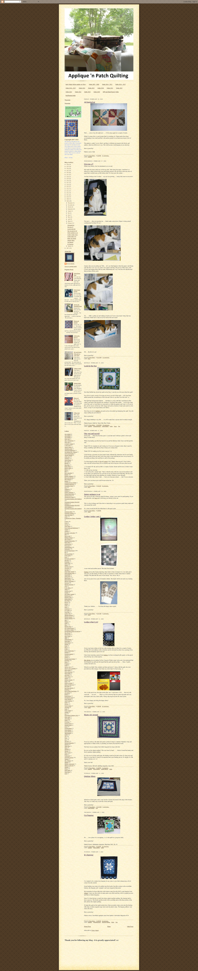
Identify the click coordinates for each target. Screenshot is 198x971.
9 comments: (105, 486)
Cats (66, 487)
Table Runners (68, 733)
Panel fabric (67, 641)
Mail (66, 620)
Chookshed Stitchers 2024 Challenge (73, 499)
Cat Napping (70, 242)
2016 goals (67, 439)
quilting (66, 678)
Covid (66, 523)
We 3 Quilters (68, 760)
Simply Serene (68, 706)
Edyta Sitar (67, 545)
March (69, 221)
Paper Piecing (68, 642)
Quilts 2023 (69, 92)
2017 (67, 182)
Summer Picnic (68, 723)
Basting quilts (68, 468)
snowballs (67, 707)
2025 (67, 166)
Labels (66, 605)
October (70, 207)
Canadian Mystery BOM (70, 482)
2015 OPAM (67, 437)
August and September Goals (78, 305)
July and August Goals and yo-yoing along (77, 353)
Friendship (67, 562)
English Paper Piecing (70, 550)
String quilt (67, 717)
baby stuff (67, 461)
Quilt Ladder (67, 673)
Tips (66, 736)
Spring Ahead (68, 710)
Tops (66, 739)
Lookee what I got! (71, 236)
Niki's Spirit (67, 636)
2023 (67, 170)
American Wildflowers (70, 450)
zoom (66, 773)
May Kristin (87, 660)
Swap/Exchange (68, 728)
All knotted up (70, 225)
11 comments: (106, 357)
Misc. (66, 625)
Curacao (66, 529)
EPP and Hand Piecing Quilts (111, 92)
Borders (66, 481)
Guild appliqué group (69, 573)
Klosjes (66, 602)
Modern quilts (68, 626)
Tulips (66, 748)
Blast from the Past (69, 478)
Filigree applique (68, 554)
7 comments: (105, 768)
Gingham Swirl (68, 566)
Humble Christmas (69, 584)
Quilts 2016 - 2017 (71, 88)
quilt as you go (68, 667)
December (70, 203)
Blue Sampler (68, 479)
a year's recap (68, 445)
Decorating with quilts (70, 533)
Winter (66, 769)
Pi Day (66, 649)
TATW (66, 735)
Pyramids (67, 663)
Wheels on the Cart (69, 765)
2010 (67, 197)
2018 (67, 181)
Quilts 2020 (101, 88)
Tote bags (67, 741)
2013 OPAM (67, 434)
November (70, 205)
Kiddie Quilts (68, 599)
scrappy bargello (68, 701)
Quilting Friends (68, 680)
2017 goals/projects (69, 440)
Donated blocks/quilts (70, 541)
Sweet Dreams (68, 730)
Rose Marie (70, 263)
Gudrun (86, 572)
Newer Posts (87, 926)
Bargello (67, 463)
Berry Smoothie (68, 473)
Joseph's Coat (68, 591)
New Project (67, 633)
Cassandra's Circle (69, 486)
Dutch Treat (67, 542)
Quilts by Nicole (68, 683)
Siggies (66, 704)
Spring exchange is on (72, 232)
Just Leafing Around (69, 594)
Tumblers (67, 749)
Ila (100, 461)
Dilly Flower (68, 539)
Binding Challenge (69, 476)
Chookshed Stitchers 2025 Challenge (73, 508)
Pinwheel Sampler (69, 654)
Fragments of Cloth (69, 558)
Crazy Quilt (67, 526)
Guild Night (67, 576)
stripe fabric (67, 718)
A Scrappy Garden (69, 444)
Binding (66, 474)
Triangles (67, 744)
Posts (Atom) (95, 930)
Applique (67, 458)
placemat (67, 655)
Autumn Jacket (77, 383)
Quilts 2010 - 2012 (107, 84)
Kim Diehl (67, 600)
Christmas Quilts (69, 512)
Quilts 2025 (87, 92)
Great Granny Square (69, 571)
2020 (67, 177)
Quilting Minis (70, 240)
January (70, 246)
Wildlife (66, 767)
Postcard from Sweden (70, 659)
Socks (66, 709)
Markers (66, 621)
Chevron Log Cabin (69, 497)
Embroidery (67, 549)
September (70, 209)
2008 (67, 201)
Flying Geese (68, 555)
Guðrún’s (98, 411)
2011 (67, 195)
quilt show (67, 675)
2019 (67, 178)
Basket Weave (68, 466)
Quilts (66, 681)
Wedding (67, 762)
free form (67, 560)
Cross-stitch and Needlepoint (71, 528)
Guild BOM (67, 575)
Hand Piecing (68, 578)
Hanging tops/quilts (69, 581)
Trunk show (67, 746)
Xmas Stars (67, 772)
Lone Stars (67, 612)
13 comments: (106, 425)
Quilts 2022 (119, 88)
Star (65, 714)
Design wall (67, 536)
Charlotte (67, 491)
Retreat (66, 694)
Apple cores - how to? (77, 336)
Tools (66, 738)
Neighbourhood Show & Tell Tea (72, 631)
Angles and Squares (69, 453)
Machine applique (69, 615)
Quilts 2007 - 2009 (94, 84)
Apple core (67, 457)
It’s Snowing (70, 244)
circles (66, 516)
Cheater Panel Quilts (69, 494)
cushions (67, 531)
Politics (66, 657)
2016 (67, 185)
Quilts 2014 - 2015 (120, 84)
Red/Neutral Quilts (71, 95)
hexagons (67, 583)
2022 (67, 172)
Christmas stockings (69, 513)
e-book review (68, 544)
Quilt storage (68, 676)
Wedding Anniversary (69, 764)
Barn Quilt (67, 465)
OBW (66, 638)
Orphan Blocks (68, 639)
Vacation (67, 759)
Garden (66, 565)
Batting (66, 470)
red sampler (67, 693)
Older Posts (130, 926)
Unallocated (67, 756)
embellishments (68, 547)
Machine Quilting (69, 618)
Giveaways (67, 568)
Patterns (66, 644)
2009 (67, 199)
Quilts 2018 (82, 88)
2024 (67, 168)
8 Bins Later (77, 413)
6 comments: (105, 613)
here (96, 498)
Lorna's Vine (67, 613)
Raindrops (67, 689)
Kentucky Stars (68, 597)
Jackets (66, 589)
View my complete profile (71, 266)
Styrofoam (67, 722)
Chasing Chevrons (69, 492)
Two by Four (68, 752)
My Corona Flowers (69, 628)
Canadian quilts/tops (69, 484)
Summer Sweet (68, 725)
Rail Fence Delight (69, 688)
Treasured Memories (69, 743)
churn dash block (68, 515)
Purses (66, 662)
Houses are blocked (76, 321)
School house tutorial (77, 290)
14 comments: (105, 706)
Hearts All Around (71, 238)
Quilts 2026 (97, 92)
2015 (67, 187)
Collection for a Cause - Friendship (73, 518)
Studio (66, 720)
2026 (67, 164)
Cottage (66, 521)
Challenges (67, 489)
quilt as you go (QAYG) (70, 668)
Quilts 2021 (110, 88)
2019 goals (67, 442)
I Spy (66, 586)
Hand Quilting (68, 579)
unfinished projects (69, 757)
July (69, 213)
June (69, 215)
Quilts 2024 (78, 92)
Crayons (66, 524)
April (69, 219)
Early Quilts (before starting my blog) (76, 84)
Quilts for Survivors (69, 684)
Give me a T (70, 227)
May (69, 217)
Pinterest (67, 652)
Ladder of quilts (77, 368)
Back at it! (76, 398)
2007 (67, 248)
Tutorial (66, 751)
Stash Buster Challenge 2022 (71, 715)
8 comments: (106, 807)
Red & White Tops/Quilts (71, 691)
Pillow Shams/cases (69, 651)
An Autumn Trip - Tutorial (71, 452)
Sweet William (68, 731)
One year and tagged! (72, 231)
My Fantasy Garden (69, 630)
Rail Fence (67, 686)
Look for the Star (71, 229)
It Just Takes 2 (68, 588)
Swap (66, 727)
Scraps (66, 702)
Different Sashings (69, 537)
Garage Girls (67, 563)
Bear (66, 471)
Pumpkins (67, 660)
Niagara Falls (68, 634)
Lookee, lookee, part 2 (72, 234)
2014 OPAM (67, 436)
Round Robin (68, 696)
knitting (66, 604)
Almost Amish (68, 447)
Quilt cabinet (68, 670)
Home (109, 926)
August (70, 211)
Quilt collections (68, 672)
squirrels (67, 712)
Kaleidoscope (68, 596)
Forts (66, 557)
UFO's (66, 754)
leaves (66, 607)
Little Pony (67, 609)
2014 (67, 189)
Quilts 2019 (91, 88)
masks (66, 623)
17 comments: (105, 155)
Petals (66, 646)
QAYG (66, 665)
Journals (66, 592)
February (70, 223)
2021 (67, 174)
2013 (67, 191)
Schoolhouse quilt (69, 697)
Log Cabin (67, 610)
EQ (65, 552)
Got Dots (67, 570)
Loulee (106, 461)
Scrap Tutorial (68, 699)
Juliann (86, 893)
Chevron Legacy (68, 495)
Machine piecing (68, 617)
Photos (66, 647)
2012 (67, 193)
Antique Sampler (68, 455)
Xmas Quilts (67, 770)
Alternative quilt (68, 449)
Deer (66, 534)
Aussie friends (68, 460)
